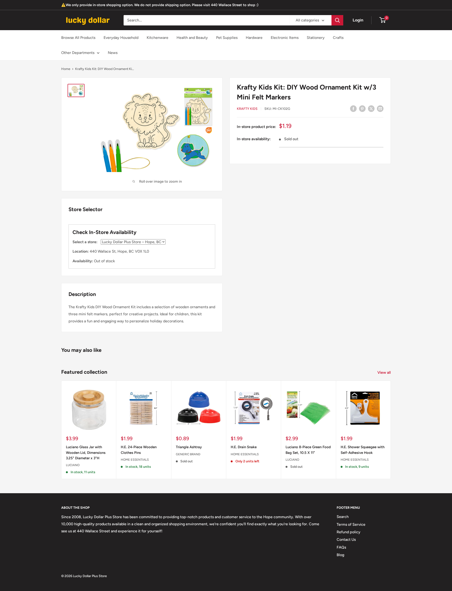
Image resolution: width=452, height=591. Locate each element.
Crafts (338, 37)
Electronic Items (285, 37)
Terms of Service (351, 524)
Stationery (316, 37)
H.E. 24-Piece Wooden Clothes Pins (139, 450)
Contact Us (346, 539)
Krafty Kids (247, 109)
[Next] (391, 430)
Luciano (73, 465)
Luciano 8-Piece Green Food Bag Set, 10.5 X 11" (308, 450)
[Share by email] (380, 108)
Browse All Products (78, 37)
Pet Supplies (227, 37)
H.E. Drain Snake (244, 447)
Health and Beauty (192, 37)
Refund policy (348, 532)
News (112, 52)
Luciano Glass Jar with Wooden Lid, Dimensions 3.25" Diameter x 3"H (85, 452)
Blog (340, 555)
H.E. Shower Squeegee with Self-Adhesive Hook (362, 450)
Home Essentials (135, 459)
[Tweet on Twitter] (371, 108)
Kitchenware (157, 37)
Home (65, 69)
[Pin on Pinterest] (362, 108)
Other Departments (77, 52)
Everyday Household (121, 37)
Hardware (254, 37)
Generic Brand (188, 454)
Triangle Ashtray (189, 447)
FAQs (341, 547)
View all (384, 372)
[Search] (337, 20)
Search (343, 516)
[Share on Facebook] (353, 108)
